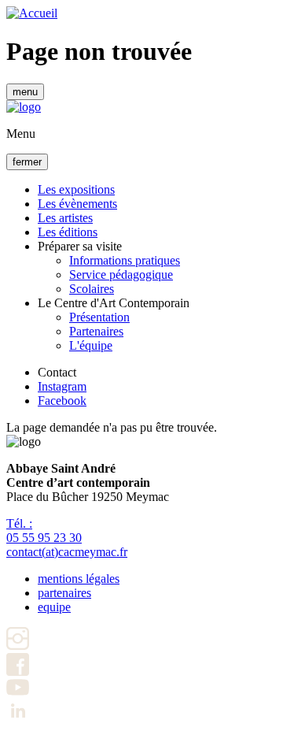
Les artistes (65, 217)
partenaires (64, 592)
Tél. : (44, 530)
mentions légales (78, 578)
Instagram (62, 386)
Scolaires (91, 288)
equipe (54, 607)
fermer (27, 162)
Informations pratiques (124, 260)
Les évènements (77, 203)
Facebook (62, 400)
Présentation (99, 317)
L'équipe (90, 345)
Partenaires (96, 331)
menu (25, 92)
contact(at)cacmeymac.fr (66, 551)
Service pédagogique (121, 274)
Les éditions (67, 232)
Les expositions (76, 189)
